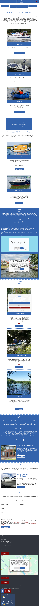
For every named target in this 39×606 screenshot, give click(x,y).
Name (2, 508)
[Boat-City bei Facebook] (5, 591)
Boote (8, 585)
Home (2, 585)
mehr (20, 307)
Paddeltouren (33, 6)
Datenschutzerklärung (20, 310)
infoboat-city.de (7, 545)
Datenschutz (11, 588)
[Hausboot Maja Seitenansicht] (19, 148)
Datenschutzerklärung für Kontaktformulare (21, 522)
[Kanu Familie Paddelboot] (19, 93)
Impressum (5, 588)
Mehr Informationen (17, 247)
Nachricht (22, 504)
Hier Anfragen (19, 439)
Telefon (2, 516)
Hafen (15, 585)
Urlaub (5, 585)
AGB (2, 588)
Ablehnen (19, 305)
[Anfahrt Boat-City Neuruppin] (9, 591)
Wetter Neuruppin (8, 594)
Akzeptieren (22, 247)
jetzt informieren (21, 456)
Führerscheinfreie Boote (19, 53)
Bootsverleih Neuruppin (23, 7)
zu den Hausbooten (19, 169)
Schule (18, 585)
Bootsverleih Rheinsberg (14, 7)
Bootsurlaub (5, 6)
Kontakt (5, 577)
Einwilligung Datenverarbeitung (6, 519)
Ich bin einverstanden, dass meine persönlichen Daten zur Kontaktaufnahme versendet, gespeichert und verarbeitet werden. (19, 521)
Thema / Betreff (4, 504)
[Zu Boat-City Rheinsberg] (2, 591)
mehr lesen (19, 326)
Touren (12, 585)
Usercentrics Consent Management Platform (21, 249)
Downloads (16, 588)
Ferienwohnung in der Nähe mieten (19, 126)
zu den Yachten (19, 202)
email (2, 512)
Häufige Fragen (5, 582)
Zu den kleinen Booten (19, 111)
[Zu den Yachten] (19, 182)
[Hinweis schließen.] (36, 1)
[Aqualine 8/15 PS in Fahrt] (19, 35)
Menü (16, 0)
